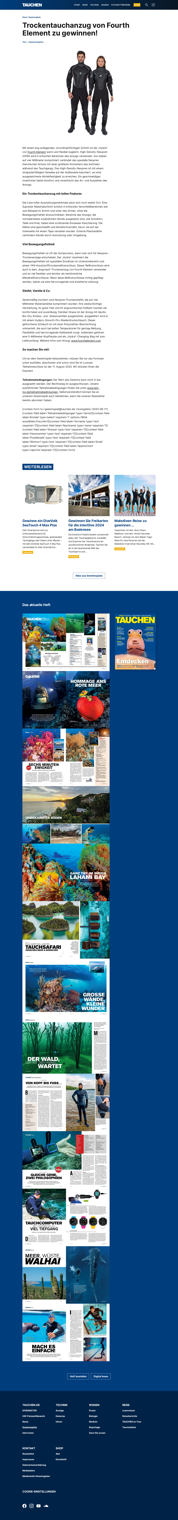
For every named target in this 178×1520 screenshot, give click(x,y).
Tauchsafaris (129, 1427)
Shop (137, 5)
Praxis (92, 1410)
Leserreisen (128, 1410)
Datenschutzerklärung (34, 1465)
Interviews (28, 1433)
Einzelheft (61, 1459)
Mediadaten (28, 1470)
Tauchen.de (31, 1405)
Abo (58, 1454)
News (25, 1421)
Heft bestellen (78, 1376)
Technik (94, 5)
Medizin (93, 1421)
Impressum (28, 1459)
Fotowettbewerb (120, 5)
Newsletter (28, 1454)
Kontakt (28, 1448)
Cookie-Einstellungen (39, 1491)
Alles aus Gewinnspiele (89, 575)
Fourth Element (37, 151)
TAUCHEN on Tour (131, 1421)
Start (77, 5)
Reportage (94, 1427)
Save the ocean (97, 1433)
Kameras (60, 1416)
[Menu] (153, 5)
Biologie (93, 1416)
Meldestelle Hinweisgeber (36, 1476)
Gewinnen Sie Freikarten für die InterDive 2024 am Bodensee (88, 525)
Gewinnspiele (35, 17)
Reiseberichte (129, 1416)
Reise (85, 5)
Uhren (59, 1421)
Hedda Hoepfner (36, 42)
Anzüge (60, 1410)
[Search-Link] (147, 5)
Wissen (105, 5)
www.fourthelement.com (86, 340)
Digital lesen (101, 1376)
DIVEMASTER (29, 1410)
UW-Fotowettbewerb (33, 1416)
